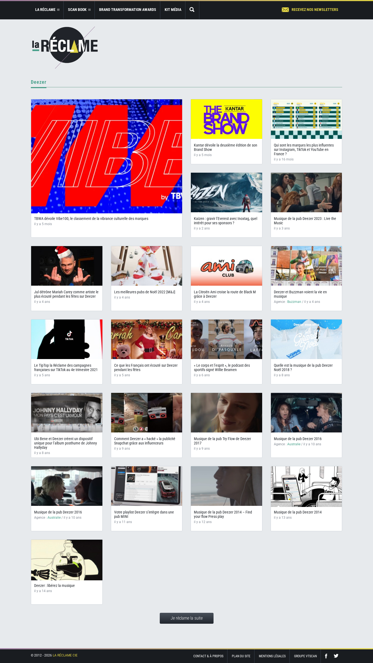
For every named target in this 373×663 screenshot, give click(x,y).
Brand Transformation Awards (127, 9)
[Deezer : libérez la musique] (66, 562)
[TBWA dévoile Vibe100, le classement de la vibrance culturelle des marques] (106, 156)
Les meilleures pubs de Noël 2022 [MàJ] (144, 292)
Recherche (192, 10)
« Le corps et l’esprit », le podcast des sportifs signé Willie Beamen (222, 367)
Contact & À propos (208, 656)
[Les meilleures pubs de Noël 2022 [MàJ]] (146, 266)
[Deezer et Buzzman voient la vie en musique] (306, 266)
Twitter (336, 656)
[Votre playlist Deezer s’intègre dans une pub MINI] (146, 486)
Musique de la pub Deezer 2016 (298, 439)
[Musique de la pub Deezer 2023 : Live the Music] (306, 192)
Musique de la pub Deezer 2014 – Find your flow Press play (223, 514)
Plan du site (241, 656)
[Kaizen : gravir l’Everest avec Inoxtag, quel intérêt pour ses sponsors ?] (226, 192)
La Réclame (65, 47)
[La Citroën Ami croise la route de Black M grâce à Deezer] (226, 266)
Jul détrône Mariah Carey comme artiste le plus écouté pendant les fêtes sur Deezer (66, 294)
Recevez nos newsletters (315, 9)
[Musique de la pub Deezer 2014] (306, 488)
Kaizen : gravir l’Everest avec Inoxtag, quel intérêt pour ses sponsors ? (225, 220)
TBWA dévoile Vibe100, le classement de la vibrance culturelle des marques (91, 218)
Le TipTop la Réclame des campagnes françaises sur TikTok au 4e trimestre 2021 (66, 367)
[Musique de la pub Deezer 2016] (306, 412)
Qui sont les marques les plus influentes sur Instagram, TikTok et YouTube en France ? (304, 149)
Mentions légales (272, 656)
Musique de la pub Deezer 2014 (298, 512)
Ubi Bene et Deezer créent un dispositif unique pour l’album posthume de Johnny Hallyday (65, 443)
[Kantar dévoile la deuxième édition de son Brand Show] (226, 119)
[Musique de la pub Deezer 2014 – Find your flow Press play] (226, 486)
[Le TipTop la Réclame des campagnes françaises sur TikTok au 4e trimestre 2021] (66, 339)
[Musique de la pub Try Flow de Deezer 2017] (226, 412)
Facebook (327, 656)
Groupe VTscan (305, 656)
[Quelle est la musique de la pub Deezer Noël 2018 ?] (306, 339)
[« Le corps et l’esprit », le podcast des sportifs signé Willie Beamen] (226, 339)
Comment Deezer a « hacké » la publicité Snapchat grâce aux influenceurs (144, 441)
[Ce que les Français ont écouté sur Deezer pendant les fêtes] (146, 339)
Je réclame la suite (187, 618)
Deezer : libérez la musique (54, 585)
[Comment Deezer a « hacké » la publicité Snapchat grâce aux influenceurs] (146, 412)
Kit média (173, 9)
